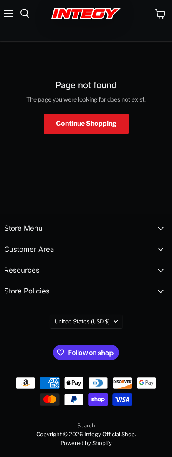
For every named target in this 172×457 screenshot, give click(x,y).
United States (82, 321)
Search (86, 425)
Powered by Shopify (86, 443)
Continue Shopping (86, 123)
